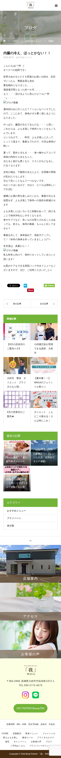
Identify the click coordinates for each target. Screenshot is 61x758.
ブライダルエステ (45, 737)
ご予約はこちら (17, 746)
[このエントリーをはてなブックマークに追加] (25, 286)
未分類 (10, 525)
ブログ (49, 741)
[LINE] (35, 695)
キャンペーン (20, 741)
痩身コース (27, 737)
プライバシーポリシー (40, 746)
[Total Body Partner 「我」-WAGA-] (30, 670)
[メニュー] (56, 6)
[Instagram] (25, 695)
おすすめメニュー (24, 57)
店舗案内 (17, 733)
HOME (5, 733)
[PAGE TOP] (30, 540)
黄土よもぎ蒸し (10, 737)
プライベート (14, 518)
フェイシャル (49, 733)
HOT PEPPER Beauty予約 (31, 708)
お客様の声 (36, 741)
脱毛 (7, 741)
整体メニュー (31, 733)
